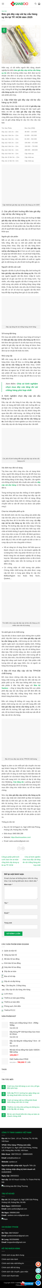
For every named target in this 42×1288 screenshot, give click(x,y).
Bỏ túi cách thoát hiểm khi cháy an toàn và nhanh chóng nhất (23, 1115)
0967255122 (16, 1154)
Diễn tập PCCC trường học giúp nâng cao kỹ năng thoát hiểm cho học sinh (23, 1094)
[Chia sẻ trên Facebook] (19, 848)
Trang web (8, 923)
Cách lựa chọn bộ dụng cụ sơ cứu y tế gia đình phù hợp (23, 1087)
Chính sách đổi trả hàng (11, 1267)
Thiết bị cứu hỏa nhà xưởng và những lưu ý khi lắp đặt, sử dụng (23, 1108)
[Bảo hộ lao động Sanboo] (19, 3)
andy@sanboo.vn (14, 1158)
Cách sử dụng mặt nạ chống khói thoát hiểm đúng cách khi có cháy (22, 1101)
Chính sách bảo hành (10, 1259)
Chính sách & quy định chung (13, 1255)
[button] (3, 3)
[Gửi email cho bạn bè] (23, 848)
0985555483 (16, 1206)
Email (6, 913)
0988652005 (28, 1154)
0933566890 (14, 1239)
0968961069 (14, 1213)
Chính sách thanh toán (10, 1276)
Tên (6, 903)
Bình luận (8, 884)
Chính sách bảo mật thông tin (13, 1263)
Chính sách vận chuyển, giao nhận (15, 1272)
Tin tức (4, 11)
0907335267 (14, 1233)
